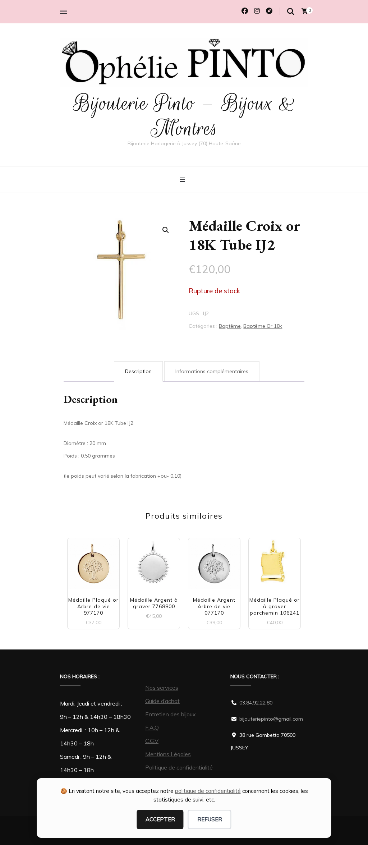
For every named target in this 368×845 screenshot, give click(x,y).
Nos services (161, 687)
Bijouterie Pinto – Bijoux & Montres (184, 115)
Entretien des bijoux (170, 714)
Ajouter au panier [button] (93, 564)
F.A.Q (152, 727)
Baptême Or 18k (262, 326)
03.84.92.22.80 (255, 702)
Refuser (209, 819)
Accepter (160, 819)
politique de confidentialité (208, 790)
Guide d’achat (162, 700)
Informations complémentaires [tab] (211, 371)
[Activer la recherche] (290, 11)
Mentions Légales (168, 754)
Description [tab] (138, 371)
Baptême (230, 326)
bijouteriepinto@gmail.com (271, 719)
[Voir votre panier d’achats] (305, 11)
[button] (165, 230)
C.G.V (151, 740)
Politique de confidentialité (179, 767)
